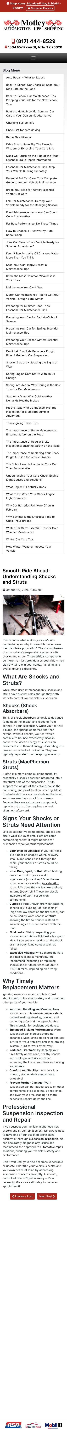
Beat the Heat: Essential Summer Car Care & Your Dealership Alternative (30, 113)
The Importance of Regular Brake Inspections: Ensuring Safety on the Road (33, 443)
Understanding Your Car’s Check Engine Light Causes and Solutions (32, 477)
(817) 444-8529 (35, 41)
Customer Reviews (41, 8)
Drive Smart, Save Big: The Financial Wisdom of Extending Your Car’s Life (30, 146)
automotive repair (51, 1147)
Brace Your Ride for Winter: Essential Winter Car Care (30, 191)
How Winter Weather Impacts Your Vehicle (28, 548)
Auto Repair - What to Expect (25, 77)
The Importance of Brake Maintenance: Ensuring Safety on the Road (31, 432)
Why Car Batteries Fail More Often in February (30, 507)
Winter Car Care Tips (20, 539)
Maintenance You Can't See (24, 287)
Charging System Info (20, 122)
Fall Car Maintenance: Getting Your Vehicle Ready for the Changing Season (32, 203)
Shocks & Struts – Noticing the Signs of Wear (31, 364)
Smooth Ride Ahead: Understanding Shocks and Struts (29, 576)
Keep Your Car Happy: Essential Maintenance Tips (26, 267)
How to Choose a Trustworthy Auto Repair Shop (29, 233)
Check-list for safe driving (23, 130)
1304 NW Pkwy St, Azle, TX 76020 (35, 47)
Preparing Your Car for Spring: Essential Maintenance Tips (32, 330)
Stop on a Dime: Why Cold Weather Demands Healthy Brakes (29, 398)
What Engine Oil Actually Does (26, 487)
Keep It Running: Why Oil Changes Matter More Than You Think (32, 255)
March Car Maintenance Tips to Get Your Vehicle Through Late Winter (32, 296)
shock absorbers (25, 717)
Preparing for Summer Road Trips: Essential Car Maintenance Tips (28, 308)
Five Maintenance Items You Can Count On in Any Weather (31, 214)
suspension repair (14, 844)
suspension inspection (43, 1138)
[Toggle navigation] (33, 58)
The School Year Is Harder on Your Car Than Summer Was (31, 466)
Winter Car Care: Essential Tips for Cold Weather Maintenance (32, 530)
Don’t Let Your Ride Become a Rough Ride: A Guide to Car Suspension (30, 353)
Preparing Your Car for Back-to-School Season (31, 319)
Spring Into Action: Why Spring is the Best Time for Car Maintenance (33, 387)
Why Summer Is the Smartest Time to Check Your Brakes (30, 518)
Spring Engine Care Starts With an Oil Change (30, 376)
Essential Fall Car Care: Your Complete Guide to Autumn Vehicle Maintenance (31, 180)
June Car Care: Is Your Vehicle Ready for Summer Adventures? (32, 244)
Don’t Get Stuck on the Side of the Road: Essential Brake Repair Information (32, 158)
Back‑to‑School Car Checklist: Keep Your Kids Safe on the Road (32, 87)
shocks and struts (14, 656)
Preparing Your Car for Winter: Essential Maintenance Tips (32, 342)
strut (8, 773)
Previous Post (23, 1196)
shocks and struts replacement (23, 1130)
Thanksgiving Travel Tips (22, 423)
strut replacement (41, 844)
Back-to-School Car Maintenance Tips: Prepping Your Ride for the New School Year (31, 100)
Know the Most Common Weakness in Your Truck (30, 278)
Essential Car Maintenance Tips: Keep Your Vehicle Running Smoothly (30, 169)
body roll (27, 891)
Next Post (46, 1196)
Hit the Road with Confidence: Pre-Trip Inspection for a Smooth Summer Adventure (31, 411)
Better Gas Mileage (18, 137)
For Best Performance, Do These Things (32, 223)
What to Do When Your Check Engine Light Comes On (30, 496)
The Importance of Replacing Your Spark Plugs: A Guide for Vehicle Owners (32, 455)
